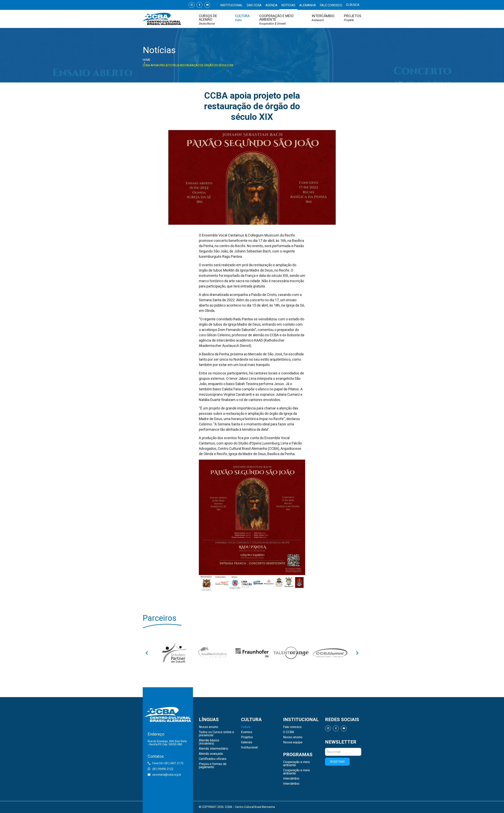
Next (357, 653)
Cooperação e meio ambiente (276, 19)
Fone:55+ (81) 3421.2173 (167, 763)
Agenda (271, 5)
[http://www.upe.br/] (329, 653)
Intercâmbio (323, 17)
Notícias (288, 5)
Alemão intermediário (213, 748)
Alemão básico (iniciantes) (209, 742)
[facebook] (199, 5)
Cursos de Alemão (208, 19)
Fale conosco (331, 5)
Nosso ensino (208, 727)
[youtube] (207, 5)
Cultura (242, 17)
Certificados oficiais (212, 758)
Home (146, 59)
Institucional (231, 5)
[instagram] (192, 5)
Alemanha (307, 5)
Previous (147, 653)
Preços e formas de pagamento (212, 765)
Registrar (337, 761)
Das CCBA (254, 5)
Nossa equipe (292, 742)
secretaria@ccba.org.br (166, 774)
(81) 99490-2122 (162, 769)
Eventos (246, 732)
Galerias (246, 742)
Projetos (352, 17)
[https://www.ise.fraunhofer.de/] (213, 653)
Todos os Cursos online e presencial (216, 734)
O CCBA (288, 732)
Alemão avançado (211, 753)
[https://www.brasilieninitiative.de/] (174, 653)
